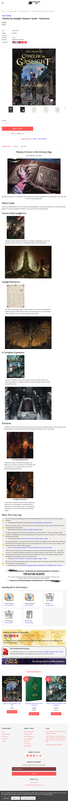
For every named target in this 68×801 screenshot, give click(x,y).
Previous (3, 108)
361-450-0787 (34, 782)
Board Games (27, 746)
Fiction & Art (27, 743)
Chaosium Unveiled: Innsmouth (54, 744)
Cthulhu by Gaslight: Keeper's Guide (32, 529)
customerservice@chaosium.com (34, 785)
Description (6, 146)
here (5, 643)
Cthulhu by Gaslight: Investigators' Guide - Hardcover (56, 704)
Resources (5, 739)
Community (5, 736)
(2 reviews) (34, 139)
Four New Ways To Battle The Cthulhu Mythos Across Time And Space (32, 547)
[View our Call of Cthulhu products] (34, 661)
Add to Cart (12, 712)
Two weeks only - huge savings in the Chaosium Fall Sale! (56, 732)
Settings (6, 798)
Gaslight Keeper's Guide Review (43, 522)
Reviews (23, 146)
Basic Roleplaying (29, 736)
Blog (3, 731)
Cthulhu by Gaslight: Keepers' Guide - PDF (12, 704)
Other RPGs (27, 741)
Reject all (16, 798)
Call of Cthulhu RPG (29, 731)
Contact (4, 741)
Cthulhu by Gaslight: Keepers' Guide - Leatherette (34, 704)
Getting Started (6, 734)
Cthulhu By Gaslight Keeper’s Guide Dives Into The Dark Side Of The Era (41, 565)
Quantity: (4, 120)
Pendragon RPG (28, 739)
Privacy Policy (48, 794)
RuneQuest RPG (28, 734)
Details (15, 146)
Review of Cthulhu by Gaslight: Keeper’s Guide (35, 538)
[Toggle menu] (2, 2)
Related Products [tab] (34, 672)
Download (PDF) (9, 605)
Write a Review (42, 139)
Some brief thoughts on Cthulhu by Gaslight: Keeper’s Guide (30, 558)
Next (65, 108)
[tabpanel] (11, 109)
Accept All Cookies (28, 798)
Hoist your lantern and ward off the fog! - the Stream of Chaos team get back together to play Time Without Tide (56, 738)
